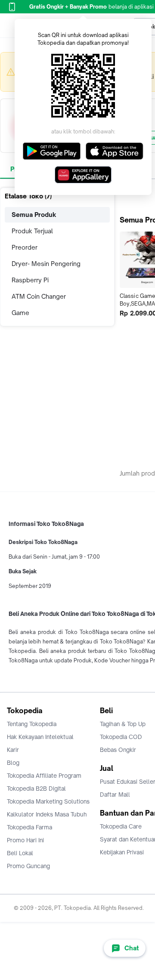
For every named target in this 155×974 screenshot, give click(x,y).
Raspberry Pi (30, 280)
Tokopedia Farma (29, 827)
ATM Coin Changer (39, 296)
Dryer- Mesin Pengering (46, 263)
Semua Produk (34, 214)
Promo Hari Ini (25, 840)
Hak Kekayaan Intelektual (40, 736)
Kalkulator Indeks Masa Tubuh (47, 814)
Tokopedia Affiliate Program (44, 775)
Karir (13, 749)
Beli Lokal (20, 853)
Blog (13, 762)
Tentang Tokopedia (31, 723)
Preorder (24, 247)
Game (20, 312)
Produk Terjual (32, 231)
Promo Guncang (28, 866)
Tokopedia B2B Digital (36, 788)
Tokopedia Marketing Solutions (48, 801)
